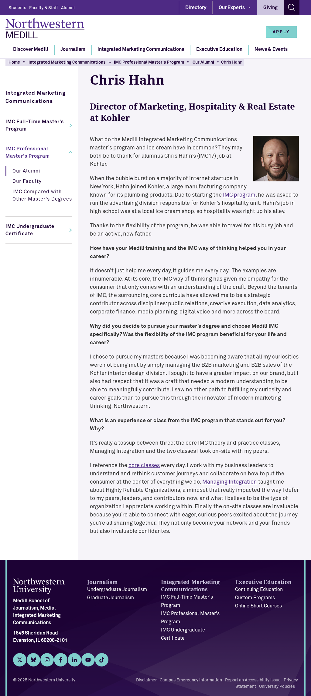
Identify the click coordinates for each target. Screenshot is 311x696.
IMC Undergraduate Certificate (29, 230)
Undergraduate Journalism (117, 589)
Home (14, 62)
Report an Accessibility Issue (253, 680)
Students (17, 8)
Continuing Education (259, 589)
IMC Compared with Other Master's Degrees (42, 195)
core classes (144, 465)
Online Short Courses (258, 605)
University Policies (277, 686)
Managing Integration (229, 482)
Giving (270, 7)
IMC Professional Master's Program (149, 62)
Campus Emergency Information (191, 680)
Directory (195, 7)
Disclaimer (146, 680)
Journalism (72, 49)
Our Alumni (203, 62)
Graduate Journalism (110, 597)
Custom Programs (255, 597)
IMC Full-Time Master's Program (34, 125)
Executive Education (219, 49)
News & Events (271, 49)
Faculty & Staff (43, 8)
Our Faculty (27, 181)
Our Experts (232, 7)
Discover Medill (30, 49)
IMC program (239, 195)
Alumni (68, 8)
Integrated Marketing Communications (140, 49)
